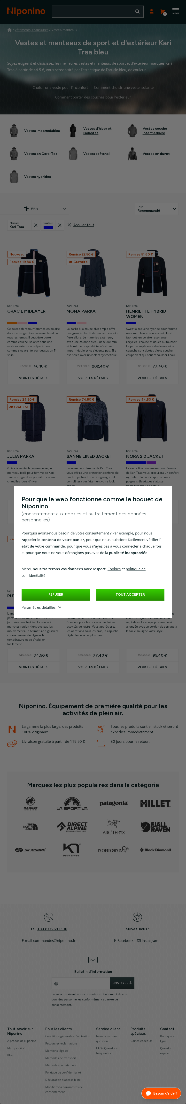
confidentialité (33, 575)
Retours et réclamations (61, 1043)
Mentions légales (56, 1051)
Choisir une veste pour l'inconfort (60, 87)
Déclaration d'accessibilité (63, 1080)
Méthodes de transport (60, 1058)
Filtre (35, 208)
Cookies (114, 569)
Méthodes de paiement (61, 1065)
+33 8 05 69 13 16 (52, 929)
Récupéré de (35, 225)
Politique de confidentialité (63, 1072)
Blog (10, 1055)
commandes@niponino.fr (54, 940)
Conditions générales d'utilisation (67, 1036)
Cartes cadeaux (141, 1041)
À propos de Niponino (21, 1041)
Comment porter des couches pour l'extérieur (93, 97)
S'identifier (151, 12)
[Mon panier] (162, 12)
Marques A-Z (16, 1048)
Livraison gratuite (36, 741)
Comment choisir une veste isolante (124, 87)
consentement (61, 1005)
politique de (136, 569)
